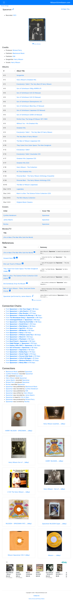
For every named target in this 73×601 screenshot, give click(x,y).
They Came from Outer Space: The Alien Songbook (34, 145)
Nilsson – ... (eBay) (54, 555)
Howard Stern (8, 258)
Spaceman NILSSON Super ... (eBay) (54, 524)
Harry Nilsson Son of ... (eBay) (19, 462)
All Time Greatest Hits (24, 171)
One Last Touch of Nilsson (12, 264)
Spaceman (45, 215)
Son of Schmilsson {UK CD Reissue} (29, 97)
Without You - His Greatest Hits (27, 123)
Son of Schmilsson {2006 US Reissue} (29, 115)
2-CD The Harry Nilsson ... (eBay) (18, 492)
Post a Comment (36, 300)
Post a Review (36, 44)
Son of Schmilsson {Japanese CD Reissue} (31, 110)
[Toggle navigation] (3, 2)
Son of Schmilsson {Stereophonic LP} (29, 101)
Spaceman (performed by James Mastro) (17, 296)
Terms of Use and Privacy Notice (36, 598)
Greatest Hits (21, 128)
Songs (7, 6)
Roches (5, 224)
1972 (14, 15)
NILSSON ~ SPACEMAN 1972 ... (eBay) (19, 523)
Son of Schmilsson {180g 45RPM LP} (29, 88)
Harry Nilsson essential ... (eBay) (54, 424)
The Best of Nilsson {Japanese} (27, 185)
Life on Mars (25, 397)
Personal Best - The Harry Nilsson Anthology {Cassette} (35, 176)
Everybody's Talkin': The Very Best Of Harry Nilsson (34, 84)
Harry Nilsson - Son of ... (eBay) (54, 489)
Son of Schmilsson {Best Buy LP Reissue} (30, 106)
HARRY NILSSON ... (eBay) (54, 461)
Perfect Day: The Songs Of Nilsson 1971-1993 (32, 119)
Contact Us (36, 595)
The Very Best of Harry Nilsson (27, 136)
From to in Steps (22, 309)
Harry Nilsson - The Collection (27, 167)
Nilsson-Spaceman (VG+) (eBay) (19, 555)
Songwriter (20, 75)
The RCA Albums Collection (26, 198)
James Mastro (8, 220)
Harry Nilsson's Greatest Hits (26, 80)
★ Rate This (65, 9)
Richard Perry (17, 50)
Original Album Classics (24, 202)
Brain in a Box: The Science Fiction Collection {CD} (34, 193)
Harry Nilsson (18, 59)
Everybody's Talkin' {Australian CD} (29, 154)
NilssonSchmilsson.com (60, 2)
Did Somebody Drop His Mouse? (14, 284)
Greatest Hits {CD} (23, 163)
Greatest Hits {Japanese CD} (26, 158)
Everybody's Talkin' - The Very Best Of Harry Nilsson (34, 132)
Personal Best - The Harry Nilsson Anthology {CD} (33, 180)
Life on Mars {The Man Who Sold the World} (18, 237)
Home (2, 6)
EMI (14, 56)
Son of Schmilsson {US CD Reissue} (29, 93)
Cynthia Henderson (9, 215)
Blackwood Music (19, 53)
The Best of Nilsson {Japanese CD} (28, 141)
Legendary (20, 189)
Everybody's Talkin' (23, 150)
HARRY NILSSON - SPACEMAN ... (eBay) (18, 431)
